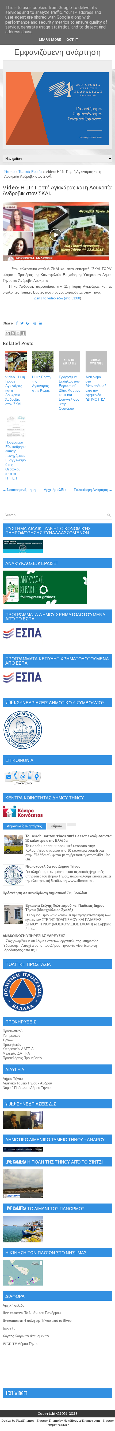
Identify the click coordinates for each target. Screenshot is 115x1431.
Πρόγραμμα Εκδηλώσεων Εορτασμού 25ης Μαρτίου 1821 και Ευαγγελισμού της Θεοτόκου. (69, 392)
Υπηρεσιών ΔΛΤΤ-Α (18, 1049)
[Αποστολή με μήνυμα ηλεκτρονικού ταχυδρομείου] (7, 333)
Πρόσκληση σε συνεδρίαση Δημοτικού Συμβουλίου (45, 893)
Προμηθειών (12, 1045)
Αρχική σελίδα (55, 490)
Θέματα (56, 826)
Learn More (50, 40)
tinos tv (9, 1328)
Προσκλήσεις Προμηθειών (22, 1058)
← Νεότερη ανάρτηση (19, 490)
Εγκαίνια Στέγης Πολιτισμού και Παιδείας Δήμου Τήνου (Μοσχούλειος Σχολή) (65, 908)
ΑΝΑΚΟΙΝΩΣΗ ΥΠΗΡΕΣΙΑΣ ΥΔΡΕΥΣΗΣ (34, 936)
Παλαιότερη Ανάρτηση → (93, 490)
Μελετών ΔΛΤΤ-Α (16, 1053)
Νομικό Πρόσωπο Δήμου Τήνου (27, 1088)
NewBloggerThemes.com (81, 1420)
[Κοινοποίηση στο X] (18, 333)
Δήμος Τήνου (13, 1079)
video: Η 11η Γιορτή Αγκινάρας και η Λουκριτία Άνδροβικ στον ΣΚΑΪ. (57, 191)
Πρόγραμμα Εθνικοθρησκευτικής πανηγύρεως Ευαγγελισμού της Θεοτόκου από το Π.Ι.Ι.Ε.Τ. (15, 460)
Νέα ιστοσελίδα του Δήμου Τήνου (52, 866)
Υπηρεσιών (11, 1036)
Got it (72, 40)
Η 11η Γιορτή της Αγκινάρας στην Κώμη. (41, 384)
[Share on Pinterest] (35, 323)
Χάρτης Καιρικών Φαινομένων (26, 1336)
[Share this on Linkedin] (40, 323)
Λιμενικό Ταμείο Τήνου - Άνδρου (27, 1083)
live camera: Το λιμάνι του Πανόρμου (32, 1313)
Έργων (8, 1040)
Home (9, 172)
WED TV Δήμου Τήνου (20, 1344)
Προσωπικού (12, 1031)
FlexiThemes (25, 1420)
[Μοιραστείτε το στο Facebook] (23, 333)
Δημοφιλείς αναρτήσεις (24, 826)
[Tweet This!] (22, 323)
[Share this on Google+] (28, 323)
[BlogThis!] (13, 333)
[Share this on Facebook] (16, 323)
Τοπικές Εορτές (30, 172)
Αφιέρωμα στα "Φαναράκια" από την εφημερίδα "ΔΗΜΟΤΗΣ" (96, 388)
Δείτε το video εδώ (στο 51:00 (57, 298)
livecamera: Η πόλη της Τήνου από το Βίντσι (37, 1321)
